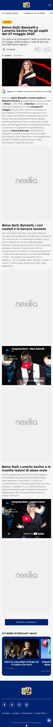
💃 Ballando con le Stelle (34, 13)
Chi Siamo (6, 713)
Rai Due (7, 22)
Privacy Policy (27, 713)
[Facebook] (3, 703)
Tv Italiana (6, 55)
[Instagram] (18, 703)
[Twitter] (10, 703)
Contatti (16, 713)
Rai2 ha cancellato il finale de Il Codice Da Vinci (22, 663)
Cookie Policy (40, 713)
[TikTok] (25, 703)
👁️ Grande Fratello (10, 13)
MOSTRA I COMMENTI (26, 622)
